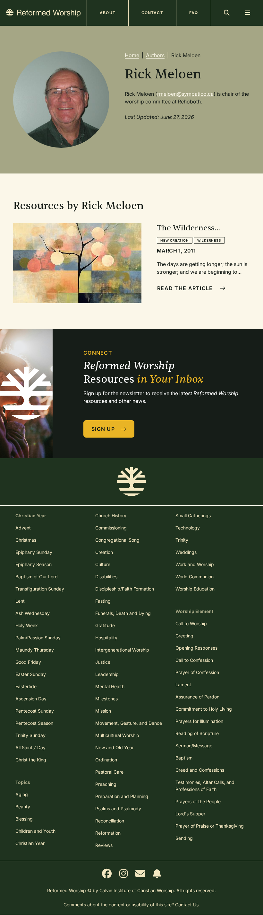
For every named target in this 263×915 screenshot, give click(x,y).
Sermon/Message (193, 745)
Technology (187, 527)
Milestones (106, 698)
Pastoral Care (109, 772)
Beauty (22, 806)
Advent (23, 527)
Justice (102, 662)
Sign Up (103, 429)
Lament (183, 684)
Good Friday (28, 662)
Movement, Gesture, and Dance (128, 723)
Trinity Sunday (30, 735)
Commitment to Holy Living (203, 709)
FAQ (193, 12)
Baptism (183, 757)
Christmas (25, 540)
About (107, 12)
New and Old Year (114, 747)
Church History (110, 515)
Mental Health (109, 686)
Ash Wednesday (32, 613)
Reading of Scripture (197, 733)
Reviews (104, 845)
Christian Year (30, 843)
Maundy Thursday (34, 650)
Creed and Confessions (199, 770)
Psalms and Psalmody (118, 808)
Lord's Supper (190, 813)
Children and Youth (35, 831)
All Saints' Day (30, 747)
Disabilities (106, 576)
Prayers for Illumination (199, 721)
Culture (102, 564)
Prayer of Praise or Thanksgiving (209, 826)
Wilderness (209, 240)
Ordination (106, 759)
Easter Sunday (30, 674)
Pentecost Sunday (34, 711)
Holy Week (26, 625)
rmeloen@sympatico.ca (185, 94)
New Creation (174, 240)
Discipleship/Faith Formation (124, 588)
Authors (155, 55)
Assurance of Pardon (197, 696)
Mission (103, 711)
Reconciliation (109, 820)
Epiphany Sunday (33, 552)
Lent (20, 601)
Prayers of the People (198, 801)
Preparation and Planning (121, 796)
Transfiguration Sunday (39, 588)
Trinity (181, 540)
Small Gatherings (193, 515)
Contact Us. (187, 904)
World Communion (194, 576)
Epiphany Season (33, 564)
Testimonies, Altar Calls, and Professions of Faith (204, 785)
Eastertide (26, 686)
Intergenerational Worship (122, 650)
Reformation (108, 833)
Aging (21, 794)
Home (132, 55)
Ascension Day (31, 698)
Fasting (103, 601)
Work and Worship (194, 564)
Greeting (184, 635)
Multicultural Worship (117, 735)
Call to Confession (194, 660)
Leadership (107, 674)
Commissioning (111, 527)
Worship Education (195, 588)
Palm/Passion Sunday (38, 637)
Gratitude (105, 625)
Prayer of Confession (197, 672)
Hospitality (106, 637)
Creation (104, 552)
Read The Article (186, 288)
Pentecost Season (34, 723)
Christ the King (30, 759)
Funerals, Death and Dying (123, 613)
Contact (152, 12)
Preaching (105, 784)
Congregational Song (117, 540)
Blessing (24, 819)
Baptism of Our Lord (36, 576)
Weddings (186, 552)
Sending (184, 838)
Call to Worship (191, 623)
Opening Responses (196, 648)
